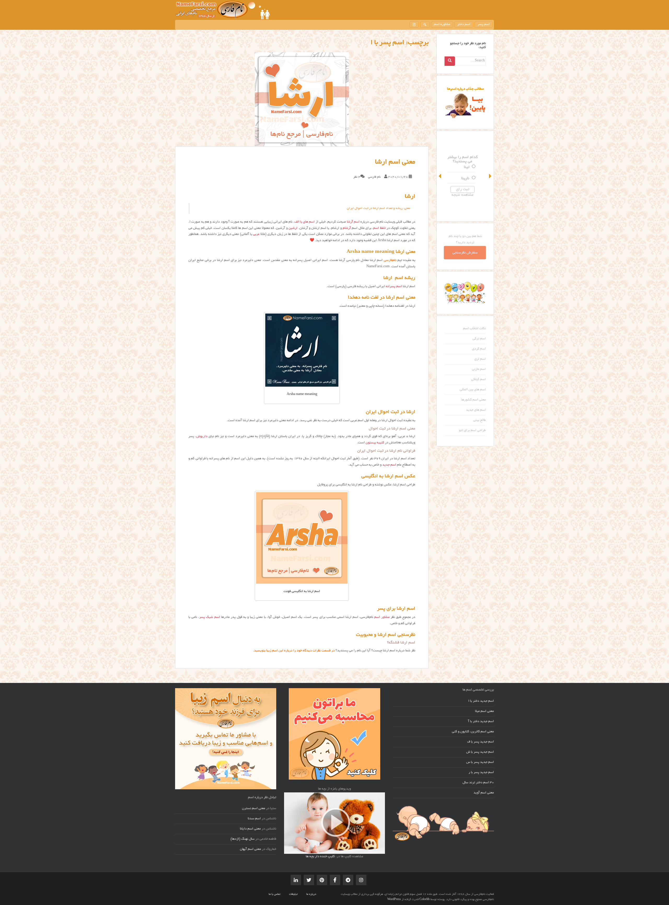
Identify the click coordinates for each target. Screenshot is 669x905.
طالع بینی (479, 420)
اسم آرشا (353, 222)
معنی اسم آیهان (250, 849)
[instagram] (414, 24)
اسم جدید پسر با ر (481, 772)
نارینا (468, 178)
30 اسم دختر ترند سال (478, 783)
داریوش (201, 436)
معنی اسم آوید (484, 793)
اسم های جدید (476, 410)
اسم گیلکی (478, 379)
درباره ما (311, 894)
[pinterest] (322, 880)
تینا (469, 167)
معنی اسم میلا (484, 711)
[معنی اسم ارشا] (302, 99)
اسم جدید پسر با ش (480, 752)
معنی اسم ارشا (395, 162)
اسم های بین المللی (473, 390)
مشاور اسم (381, 617)
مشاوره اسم (442, 24)
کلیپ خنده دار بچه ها (320, 856)
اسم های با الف (305, 222)
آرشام (347, 228)
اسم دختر (463, 24)
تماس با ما (274, 894)
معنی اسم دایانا (250, 829)
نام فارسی (374, 177)
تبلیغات (293, 894)
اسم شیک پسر (209, 617)
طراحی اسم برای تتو (472, 430)
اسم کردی (479, 349)
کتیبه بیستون (375, 443)
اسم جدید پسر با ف (480, 742)
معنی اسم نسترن (253, 808)
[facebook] (335, 880)
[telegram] (348, 880)
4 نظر (356, 177)
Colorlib (424, 899)
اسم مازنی (479, 369)
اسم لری (480, 359)
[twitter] (309, 880)
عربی (256, 234)
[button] (440, 176)
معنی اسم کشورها (473, 400)
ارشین (293, 228)
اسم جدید (389, 465)
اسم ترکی (479, 339)
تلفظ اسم (379, 228)
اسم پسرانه (394, 286)
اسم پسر (483, 24)
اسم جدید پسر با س (480, 762)
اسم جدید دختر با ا (481, 701)
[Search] (450, 61)
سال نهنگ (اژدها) (242, 839)
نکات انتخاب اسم (474, 328)
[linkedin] (296, 880)
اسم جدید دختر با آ (481, 721)
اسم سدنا (254, 819)
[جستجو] (425, 24)
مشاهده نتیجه (465, 195)
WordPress (394, 899)
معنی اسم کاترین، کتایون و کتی (473, 732)
